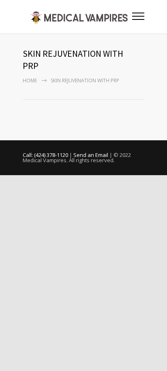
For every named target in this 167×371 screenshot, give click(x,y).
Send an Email (90, 155)
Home (30, 80)
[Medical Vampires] (77, 16)
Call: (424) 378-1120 (45, 155)
